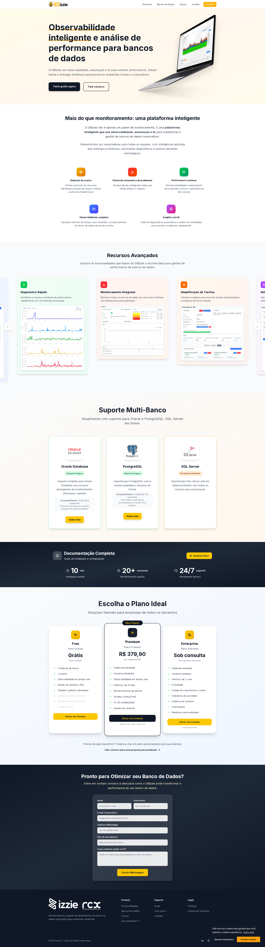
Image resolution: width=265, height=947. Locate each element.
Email (157, 906)
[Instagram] (208, 941)
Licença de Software (198, 911)
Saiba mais (75, 519)
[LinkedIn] (202, 941)
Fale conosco (96, 86)
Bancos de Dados (165, 4)
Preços (183, 4)
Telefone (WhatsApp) (107, 825)
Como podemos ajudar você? (112, 849)
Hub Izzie (159, 911)
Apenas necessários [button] (224, 939)
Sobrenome (140, 800)
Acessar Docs (201, 555)
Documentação (129, 921)
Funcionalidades (129, 906)
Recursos (147, 4)
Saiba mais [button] (248, 932)
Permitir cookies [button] (248, 939)
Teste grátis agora (64, 86)
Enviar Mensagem (133, 872)
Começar (210, 4)
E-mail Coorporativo (107, 812)
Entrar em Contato (75, 716)
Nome (100, 800)
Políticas (192, 906)
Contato (196, 4)
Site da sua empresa (108, 837)
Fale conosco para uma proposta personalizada (131, 749)
